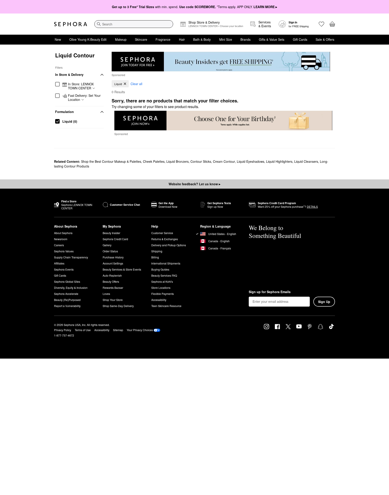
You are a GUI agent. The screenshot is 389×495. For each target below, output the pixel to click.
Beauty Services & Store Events (122, 269)
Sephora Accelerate (66, 294)
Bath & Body (202, 39)
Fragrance (163, 39)
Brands (245, 39)
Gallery (107, 245)
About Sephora (63, 233)
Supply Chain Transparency (71, 257)
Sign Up (324, 301)
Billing (155, 257)
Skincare (141, 39)
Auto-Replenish (112, 275)
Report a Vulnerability (67, 306)
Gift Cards (300, 39)
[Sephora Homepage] (70, 24)
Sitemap (118, 330)
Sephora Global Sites (67, 281)
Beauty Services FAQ (164, 275)
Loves (106, 294)
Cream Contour (224, 161)
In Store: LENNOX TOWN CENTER (81, 86)
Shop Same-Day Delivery (118, 306)
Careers (59, 245)
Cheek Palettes (154, 161)
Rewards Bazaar (113, 287)
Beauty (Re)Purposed (67, 300)
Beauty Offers (111, 281)
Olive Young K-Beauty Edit (87, 39)
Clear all (136, 83)
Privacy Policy (62, 330)
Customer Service (162, 233)
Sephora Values (64, 251)
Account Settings (113, 263)
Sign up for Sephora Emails (270, 292)
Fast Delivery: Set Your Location (84, 98)
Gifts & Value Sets (271, 39)
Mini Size (225, 39)
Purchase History (113, 257)
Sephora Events (64, 269)
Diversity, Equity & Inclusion (71, 287)
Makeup (121, 39)
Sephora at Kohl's (162, 281)
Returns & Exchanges (164, 239)
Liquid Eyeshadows (250, 161)
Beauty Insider (111, 233)
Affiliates (59, 263)
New (58, 39)
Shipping (156, 251)
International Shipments (165, 263)
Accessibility (158, 300)
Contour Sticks (200, 161)
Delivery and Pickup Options (168, 245)
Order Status (110, 251)
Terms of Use (83, 330)
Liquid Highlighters (279, 161)
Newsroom (60, 239)
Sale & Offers (325, 39)
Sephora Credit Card (115, 239)
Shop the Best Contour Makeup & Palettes (111, 161)
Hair (182, 39)
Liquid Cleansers (306, 161)
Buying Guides (160, 269)
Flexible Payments (162, 294)
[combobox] (133, 24)
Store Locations (160, 287)
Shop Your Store (113, 300)
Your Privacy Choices (140, 330)
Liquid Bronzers (177, 161)
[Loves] (321, 24)
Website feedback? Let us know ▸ (194, 184)
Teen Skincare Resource (166, 306)
